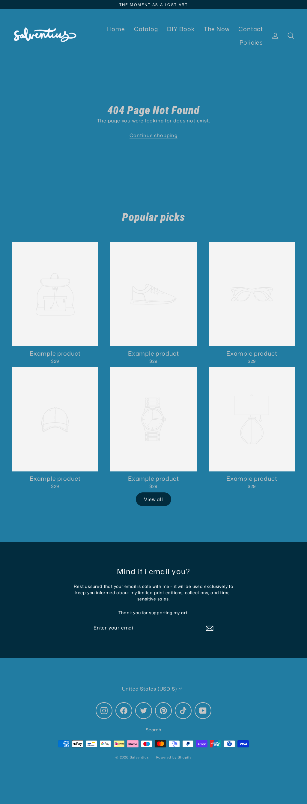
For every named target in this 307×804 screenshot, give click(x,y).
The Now (217, 29)
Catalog (146, 29)
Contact (250, 29)
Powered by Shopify (174, 757)
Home (116, 29)
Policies (251, 42)
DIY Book (181, 29)
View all (153, 499)
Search (153, 729)
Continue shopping (153, 135)
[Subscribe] (208, 628)
